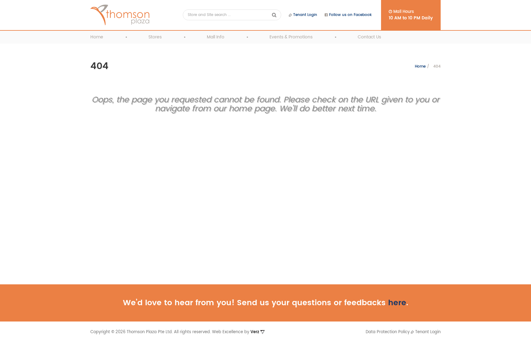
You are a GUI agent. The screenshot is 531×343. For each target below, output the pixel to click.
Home (96, 37)
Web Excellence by (235, 332)
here (397, 303)
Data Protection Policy (388, 332)
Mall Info (215, 37)
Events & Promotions (291, 37)
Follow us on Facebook (350, 15)
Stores (155, 37)
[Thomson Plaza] (119, 15)
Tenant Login (304, 15)
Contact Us (369, 37)
